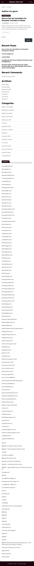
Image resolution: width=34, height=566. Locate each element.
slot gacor (4, 133)
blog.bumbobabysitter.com (10, 396)
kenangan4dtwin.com (8, 301)
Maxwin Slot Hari (16, 2)
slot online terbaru (7, 149)
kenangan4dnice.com (8, 288)
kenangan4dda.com (8, 285)
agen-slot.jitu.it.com (7, 371)
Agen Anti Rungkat (7, 107)
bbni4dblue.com (6, 270)
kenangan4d (5, 472)
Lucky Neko (6, 57)
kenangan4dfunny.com (8, 221)
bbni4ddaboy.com (7, 313)
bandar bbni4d (6, 553)
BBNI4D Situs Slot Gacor (9, 458)
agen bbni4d (5, 550)
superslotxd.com (6, 350)
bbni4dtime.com (7, 206)
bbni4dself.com (6, 169)
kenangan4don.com (8, 279)
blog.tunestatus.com (8, 402)
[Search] (31, 1)
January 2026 (6, 87)
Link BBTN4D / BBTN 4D (9, 484)
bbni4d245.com (6, 184)
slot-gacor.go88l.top (7, 374)
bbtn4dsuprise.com (7, 310)
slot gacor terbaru (7, 139)
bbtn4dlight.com (7, 190)
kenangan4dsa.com (7, 291)
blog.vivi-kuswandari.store (9, 405)
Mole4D (4, 518)
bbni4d (4, 443)
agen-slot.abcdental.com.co (10, 393)
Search (4, 37)
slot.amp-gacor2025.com (9, 399)
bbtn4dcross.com (7, 227)
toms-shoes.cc (6, 389)
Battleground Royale (8, 110)
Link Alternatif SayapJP (8, 530)
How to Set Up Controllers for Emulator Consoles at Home (14, 19)
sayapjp (4, 536)
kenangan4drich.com (8, 215)
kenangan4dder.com (8, 282)
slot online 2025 (6, 146)
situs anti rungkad (7, 129)
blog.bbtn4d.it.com (7, 337)
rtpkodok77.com (6, 435)
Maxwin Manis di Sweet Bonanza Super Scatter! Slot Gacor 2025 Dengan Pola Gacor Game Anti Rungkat (16, 66)
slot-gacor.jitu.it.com (8, 362)
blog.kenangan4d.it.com (9, 334)
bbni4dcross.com (7, 242)
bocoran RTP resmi (7, 116)
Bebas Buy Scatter (7, 113)
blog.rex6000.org (7, 325)
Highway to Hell (6, 120)
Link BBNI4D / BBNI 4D (9, 478)
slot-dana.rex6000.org (8, 383)
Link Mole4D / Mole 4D (8, 487)
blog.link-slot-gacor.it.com (9, 359)
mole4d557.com (6, 181)
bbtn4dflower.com (7, 255)
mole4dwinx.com (7, 233)
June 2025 (5, 96)
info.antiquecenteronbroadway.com (12, 380)
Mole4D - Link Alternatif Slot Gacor (12, 464)
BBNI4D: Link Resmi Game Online (12, 446)
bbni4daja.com (6, 316)
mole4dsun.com (6, 218)
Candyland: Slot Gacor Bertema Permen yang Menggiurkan (17, 60)
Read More (6, 32)
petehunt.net (5, 353)
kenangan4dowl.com (8, 298)
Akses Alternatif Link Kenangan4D (12, 506)
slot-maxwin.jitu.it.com (8, 365)
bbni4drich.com (6, 203)
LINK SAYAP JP (6, 527)
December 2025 (6, 89)
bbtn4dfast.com (6, 193)
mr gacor (6, 23)
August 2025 (5, 92)
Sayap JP (4, 533)
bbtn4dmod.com (7, 200)
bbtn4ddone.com (7, 249)
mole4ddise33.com (7, 166)
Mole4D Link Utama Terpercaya (11, 461)
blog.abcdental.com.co (8, 322)
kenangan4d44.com (8, 187)
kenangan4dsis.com (8, 212)
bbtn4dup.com (6, 258)
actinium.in (5, 408)
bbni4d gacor (6, 556)
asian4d (4, 539)
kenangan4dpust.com (8, 295)
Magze (24, 563)
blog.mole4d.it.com (7, 340)
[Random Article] (29, 2)
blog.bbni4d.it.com (7, 331)
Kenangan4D (6, 509)
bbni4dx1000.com (7, 276)
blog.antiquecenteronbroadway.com (12, 328)
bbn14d (4, 475)
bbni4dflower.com (7, 264)
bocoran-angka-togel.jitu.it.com (11, 432)
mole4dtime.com (7, 239)
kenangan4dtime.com (8, 209)
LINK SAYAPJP (6, 524)
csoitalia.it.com (6, 356)
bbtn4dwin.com (6, 197)
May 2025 (4, 99)
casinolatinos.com (7, 423)
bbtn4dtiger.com (7, 246)
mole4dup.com (6, 261)
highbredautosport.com (9, 417)
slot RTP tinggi (6, 152)
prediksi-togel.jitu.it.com (9, 429)
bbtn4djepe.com (7, 304)
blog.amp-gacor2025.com (9, 319)
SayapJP (4, 521)
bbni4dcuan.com (7, 267)
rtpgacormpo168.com (8, 438)
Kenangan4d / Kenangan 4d (10, 481)
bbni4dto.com (6, 273)
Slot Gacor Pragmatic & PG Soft (11, 547)
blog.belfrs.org (6, 347)
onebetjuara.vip (6, 414)
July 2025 (4, 94)
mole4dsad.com (6, 236)
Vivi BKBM (5, 503)
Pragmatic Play (6, 126)
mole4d (4, 452)
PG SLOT (4, 123)
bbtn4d (4, 497)
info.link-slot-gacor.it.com (9, 344)
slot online (5, 142)
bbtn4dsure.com (7, 172)
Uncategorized (6, 15)
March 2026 (5, 84)
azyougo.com (6, 420)
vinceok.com (5, 426)
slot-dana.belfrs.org (7, 386)
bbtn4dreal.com (6, 224)
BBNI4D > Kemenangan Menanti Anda (13, 449)
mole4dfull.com (6, 230)
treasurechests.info (7, 411)
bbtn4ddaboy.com (7, 307)
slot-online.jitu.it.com (8, 368)
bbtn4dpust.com (7, 252)
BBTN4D (4, 512)
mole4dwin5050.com (8, 178)
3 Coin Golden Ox (7, 54)
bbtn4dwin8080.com (8, 175)
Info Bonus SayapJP (7, 455)
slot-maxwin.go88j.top (8, 377)
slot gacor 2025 (6, 136)
